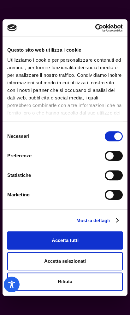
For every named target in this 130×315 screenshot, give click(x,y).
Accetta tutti (65, 240)
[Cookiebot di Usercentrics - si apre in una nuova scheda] (95, 28)
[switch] (114, 156)
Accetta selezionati (65, 261)
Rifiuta (65, 281)
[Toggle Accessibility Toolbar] (11, 284)
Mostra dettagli (93, 220)
